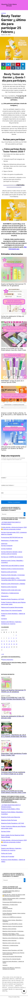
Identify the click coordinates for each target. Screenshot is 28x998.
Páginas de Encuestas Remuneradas (12, 607)
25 (4, 647)
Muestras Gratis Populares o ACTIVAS (12, 599)
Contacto (4, 618)
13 (9, 641)
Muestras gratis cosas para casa (11, 590)
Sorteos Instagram (6, 545)
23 (16, 644)
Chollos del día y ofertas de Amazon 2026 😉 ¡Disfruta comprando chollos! (14, 895)
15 (14, 641)
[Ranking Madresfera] (7, 659)
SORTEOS (3, 13)
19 (6, 644)
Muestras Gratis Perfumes (9, 820)
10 (1, 641)
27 (9, 647)
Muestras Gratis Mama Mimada (9, 5)
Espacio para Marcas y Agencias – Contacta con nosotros (12, 968)
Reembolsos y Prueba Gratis (9, 540)
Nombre (4, 477)
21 (11, 644)
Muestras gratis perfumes (9, 572)
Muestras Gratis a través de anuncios (12, 568)
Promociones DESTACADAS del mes (12, 537)
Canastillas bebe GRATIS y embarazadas (13, 580)
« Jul (2, 654)
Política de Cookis (6, 853)
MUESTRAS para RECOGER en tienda (12, 565)
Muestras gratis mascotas (9, 587)
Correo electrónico (7, 485)
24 (2, 647)
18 (4, 644)
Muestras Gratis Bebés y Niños (10, 809)
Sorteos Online (5, 831)
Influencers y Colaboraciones (10, 593)
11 (4, 641)
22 (14, 644)
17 (1, 644)
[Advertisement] (23, 5)
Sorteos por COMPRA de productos (12, 557)
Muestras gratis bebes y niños (10, 578)
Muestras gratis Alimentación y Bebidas (13, 583)
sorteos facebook (6, 548)
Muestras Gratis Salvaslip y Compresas (13, 575)
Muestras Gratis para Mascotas (10, 817)
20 (9, 644)
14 (11, 641)
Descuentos (4, 596)
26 (6, 647)
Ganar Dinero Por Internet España (11, 610)
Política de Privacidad (7, 856)
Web (2, 493)
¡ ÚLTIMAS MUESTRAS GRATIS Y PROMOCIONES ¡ (11, 891)
